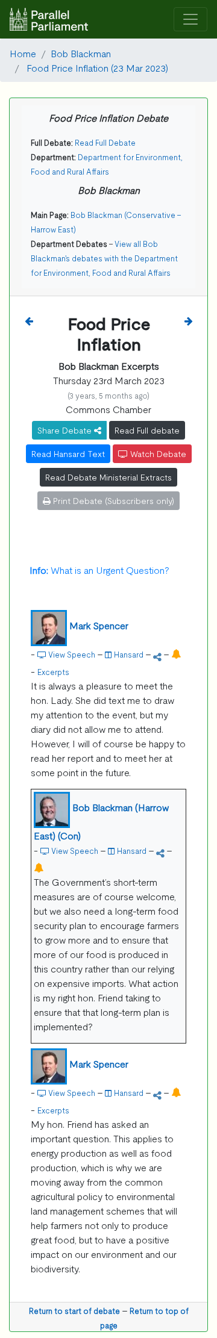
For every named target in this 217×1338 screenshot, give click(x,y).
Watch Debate (157, 453)
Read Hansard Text (68, 453)
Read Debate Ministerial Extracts (108, 477)
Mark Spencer (98, 625)
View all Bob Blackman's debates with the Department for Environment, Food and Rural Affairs (104, 258)
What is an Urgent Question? (99, 569)
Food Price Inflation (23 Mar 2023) (96, 67)
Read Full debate (147, 430)
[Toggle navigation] (190, 19)
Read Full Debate (105, 142)
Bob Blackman (81, 53)
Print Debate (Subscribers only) (112, 500)
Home (23, 53)
